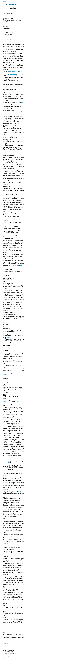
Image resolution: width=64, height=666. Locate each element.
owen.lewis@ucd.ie (5, 375)
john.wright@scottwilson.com (13, 74)
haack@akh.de (4, 223)
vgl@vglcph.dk (17, 375)
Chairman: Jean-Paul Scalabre (12, 71)
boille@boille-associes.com (10, 264)
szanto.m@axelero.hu (19, 142)
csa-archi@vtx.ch (20, 311)
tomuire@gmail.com (20, 75)
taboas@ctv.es (19, 491)
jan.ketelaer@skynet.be (20, 262)
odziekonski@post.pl (5, 374)
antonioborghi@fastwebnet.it (6, 463)
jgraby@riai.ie (8, 337)
